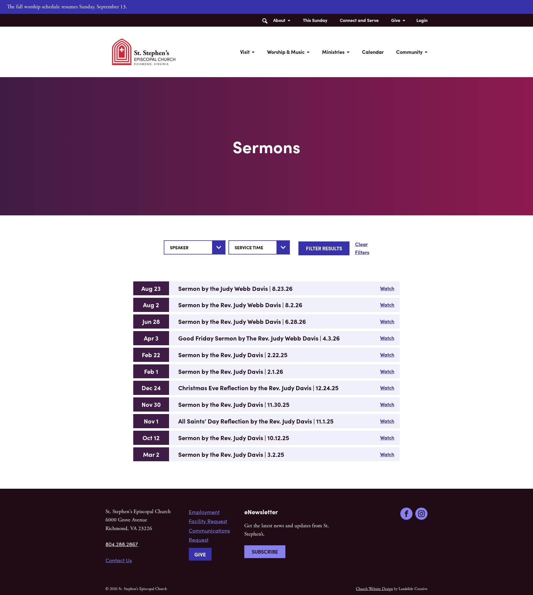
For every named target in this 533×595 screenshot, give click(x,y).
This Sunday (315, 20)
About (279, 20)
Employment (204, 511)
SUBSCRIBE (265, 551)
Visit (245, 51)
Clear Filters (362, 248)
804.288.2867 (121, 544)
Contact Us (118, 560)
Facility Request (208, 521)
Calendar (373, 51)
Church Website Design (374, 588)
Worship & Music (286, 51)
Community (409, 51)
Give (395, 20)
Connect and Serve (359, 20)
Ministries (333, 51)
